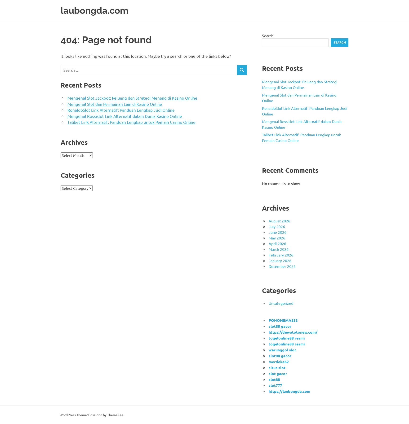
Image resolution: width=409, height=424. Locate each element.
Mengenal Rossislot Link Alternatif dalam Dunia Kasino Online (124, 116)
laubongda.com (94, 10)
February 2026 (281, 254)
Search (267, 35)
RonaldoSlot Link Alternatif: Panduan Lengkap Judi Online (121, 109)
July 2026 (277, 226)
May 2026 (277, 237)
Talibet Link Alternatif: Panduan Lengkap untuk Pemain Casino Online (131, 121)
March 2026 (279, 249)
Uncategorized (281, 303)
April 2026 (277, 243)
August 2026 (279, 220)
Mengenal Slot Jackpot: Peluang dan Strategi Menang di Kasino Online (132, 97)
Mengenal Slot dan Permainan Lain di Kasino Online (114, 104)
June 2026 (277, 232)
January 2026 (280, 260)
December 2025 (282, 266)
